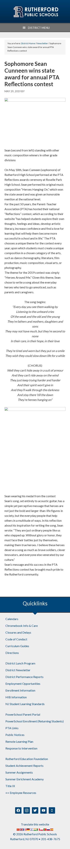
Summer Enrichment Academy (24, 779)
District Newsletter (17, 670)
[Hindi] (35, 829)
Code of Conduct (16, 639)
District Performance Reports (24, 677)
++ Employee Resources (20, 792)
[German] (28, 829)
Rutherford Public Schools (36, 11)
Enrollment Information (20, 690)
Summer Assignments (19, 772)
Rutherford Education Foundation (26, 759)
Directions (12, 652)
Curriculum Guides (17, 646)
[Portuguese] (45, 829)
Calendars (11, 619)
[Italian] (38, 829)
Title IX (10, 786)
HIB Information (16, 697)
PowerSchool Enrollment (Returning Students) (34, 721)
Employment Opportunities (22, 683)
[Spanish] (52, 829)
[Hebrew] (31, 829)
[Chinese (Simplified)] (18, 829)
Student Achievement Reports (24, 765)
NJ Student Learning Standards (25, 704)
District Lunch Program (20, 663)
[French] (25, 829)
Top (66, 844)
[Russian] (48, 829)
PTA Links (11, 728)
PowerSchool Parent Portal (22, 714)
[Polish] (41, 829)
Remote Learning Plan (19, 741)
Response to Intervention (21, 748)
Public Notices (14, 735)
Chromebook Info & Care (21, 625)
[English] (21, 829)
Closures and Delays (18, 632)
